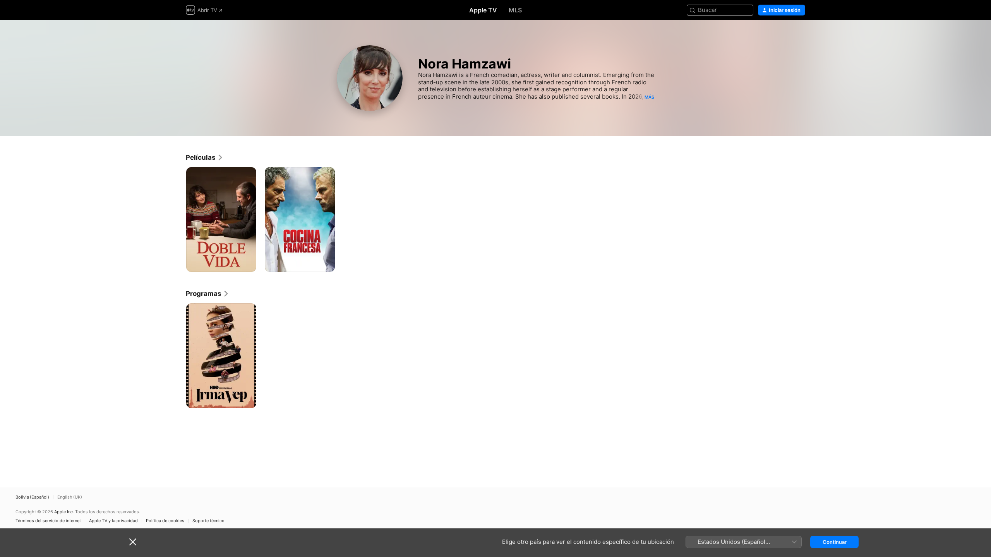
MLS (515, 10)
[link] (204, 157)
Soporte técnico (208, 521)
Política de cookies (165, 521)
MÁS (649, 97)
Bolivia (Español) (32, 497)
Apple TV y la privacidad (113, 521)
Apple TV (483, 10)
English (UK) (69, 497)
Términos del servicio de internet (48, 521)
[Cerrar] (132, 541)
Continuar (835, 542)
